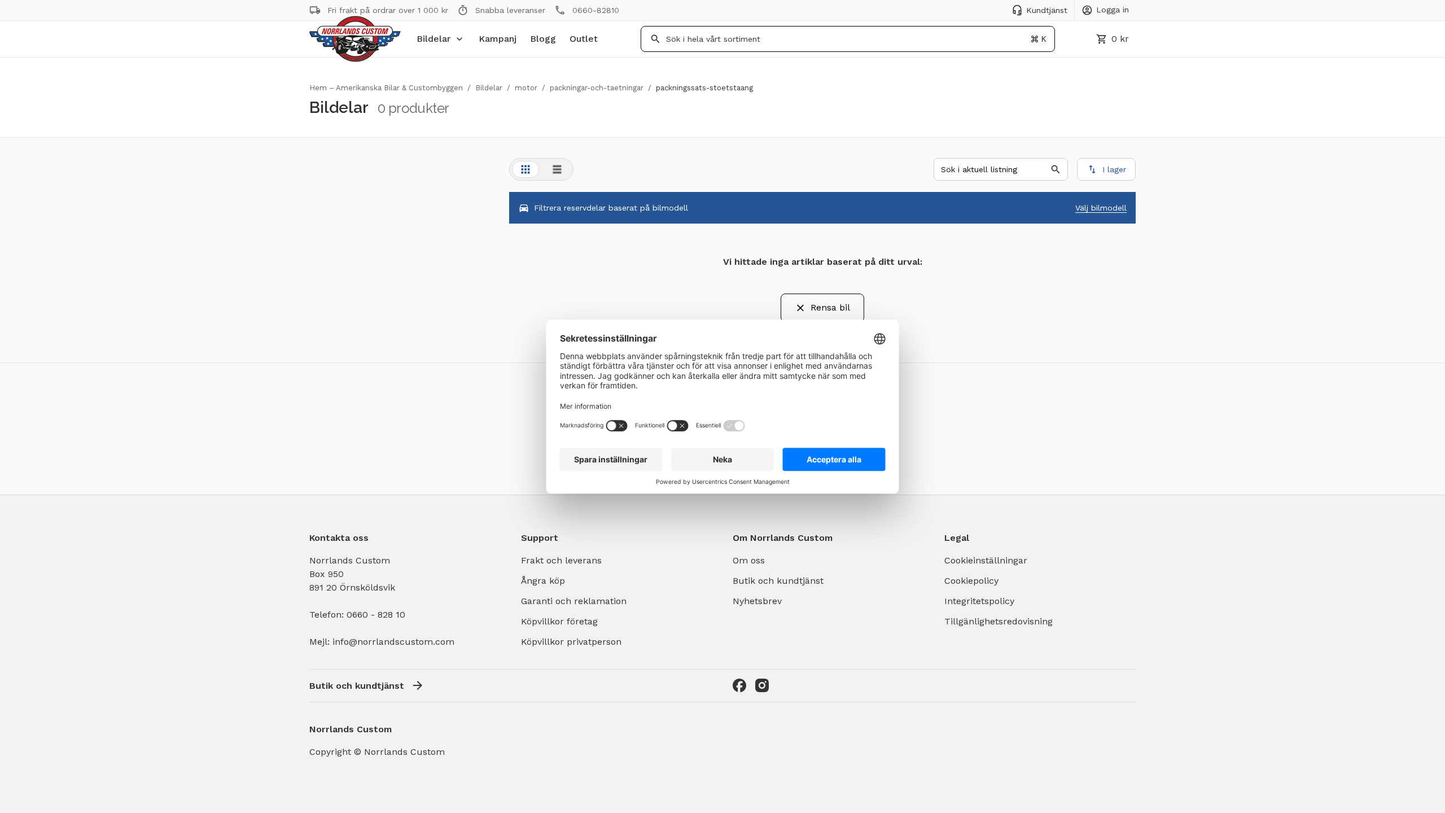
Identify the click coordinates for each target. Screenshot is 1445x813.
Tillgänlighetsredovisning (998, 621)
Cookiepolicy (971, 580)
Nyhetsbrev (757, 601)
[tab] (525, 169)
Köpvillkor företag (559, 621)
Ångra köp (543, 580)
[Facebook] (739, 685)
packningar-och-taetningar (596, 88)
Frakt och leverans (561, 560)
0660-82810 (595, 10)
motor (526, 88)
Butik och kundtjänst (778, 580)
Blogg (543, 38)
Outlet (584, 38)
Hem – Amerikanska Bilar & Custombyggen (386, 88)
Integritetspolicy (979, 601)
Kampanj (497, 38)
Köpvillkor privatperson (571, 641)
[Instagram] (762, 685)
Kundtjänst (1046, 10)
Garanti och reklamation (574, 601)
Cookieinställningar (985, 560)
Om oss (749, 560)
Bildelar (433, 38)
